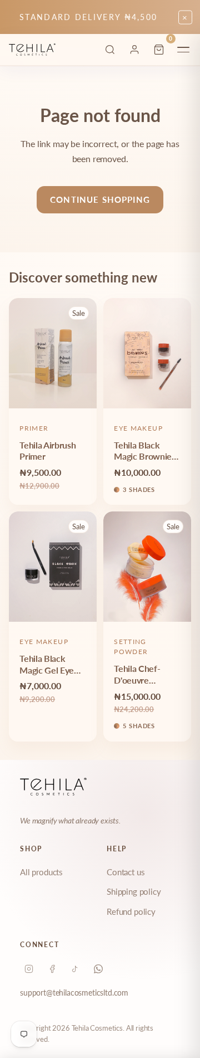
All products (41, 872)
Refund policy (131, 911)
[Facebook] (52, 969)
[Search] (110, 49)
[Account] (134, 49)
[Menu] (183, 49)
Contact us (125, 872)
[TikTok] (75, 969)
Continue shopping (100, 199)
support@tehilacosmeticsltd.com (74, 992)
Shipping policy (134, 891)
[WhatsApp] (98, 969)
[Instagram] (29, 969)
